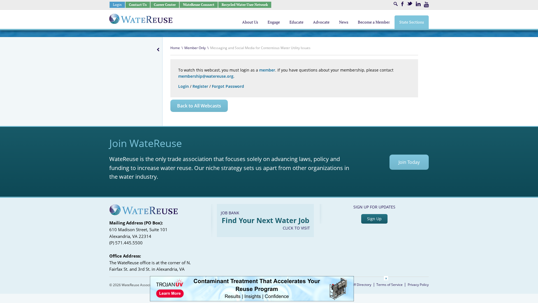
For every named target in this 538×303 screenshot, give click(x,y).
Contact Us (138, 5)
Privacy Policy (418, 284)
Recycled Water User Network (245, 5)
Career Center (165, 5)
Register (200, 86)
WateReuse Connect (198, 5)
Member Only (195, 47)
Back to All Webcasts (199, 106)
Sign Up (374, 218)
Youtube (426, 4)
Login (117, 5)
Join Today (409, 162)
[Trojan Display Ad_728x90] (252, 299)
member (267, 70)
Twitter (409, 3)
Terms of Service (389, 284)
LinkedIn (418, 4)
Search (395, 4)
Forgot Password (228, 86)
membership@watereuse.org (205, 76)
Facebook (402, 4)
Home (175, 47)
